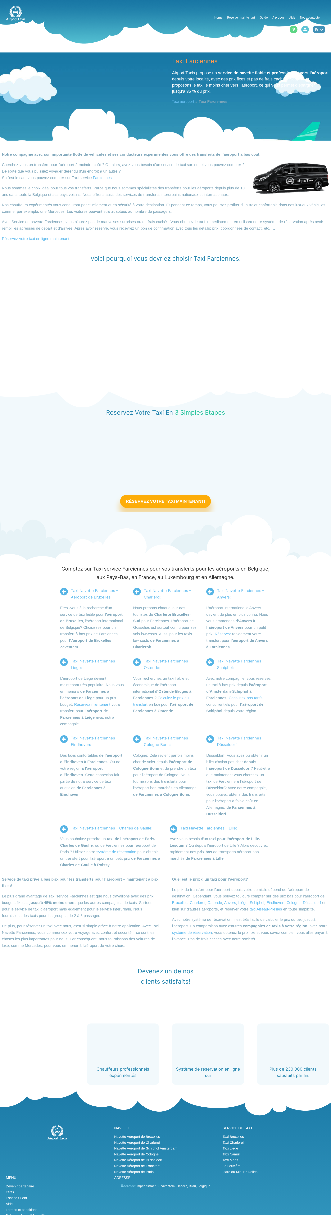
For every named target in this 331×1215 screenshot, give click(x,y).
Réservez (223, 634)
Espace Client (16, 1198)
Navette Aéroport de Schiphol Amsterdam (145, 1148)
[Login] (305, 29)
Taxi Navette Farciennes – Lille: (208, 828)
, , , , (173, 1186)
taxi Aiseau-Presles (266, 909)
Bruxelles (180, 903)
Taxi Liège (230, 1148)
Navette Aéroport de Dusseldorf (138, 1160)
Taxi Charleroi (233, 1142)
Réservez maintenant (92, 704)
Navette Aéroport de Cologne (136, 1154)
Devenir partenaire (20, 1186)
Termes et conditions (21, 1210)
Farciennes (102, 178)
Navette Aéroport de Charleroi (137, 1142)
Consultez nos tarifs (245, 698)
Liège (242, 903)
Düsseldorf (312, 903)
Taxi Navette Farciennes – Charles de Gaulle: (111, 828)
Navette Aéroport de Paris (134, 1172)
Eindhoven (275, 903)
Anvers (230, 903)
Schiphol (257, 903)
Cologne (294, 903)
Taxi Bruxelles (233, 1137)
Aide (9, 1204)
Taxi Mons (230, 1160)
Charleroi (197, 903)
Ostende (214, 903)
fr (316, 29)
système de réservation (116, 852)
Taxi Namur (231, 1154)
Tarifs (10, 1192)
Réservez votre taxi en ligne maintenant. (36, 239)
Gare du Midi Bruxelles (240, 1172)
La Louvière (232, 1166)
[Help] (293, 29)
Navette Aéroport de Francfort (137, 1166)
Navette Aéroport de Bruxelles (137, 1137)
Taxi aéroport (183, 101)
